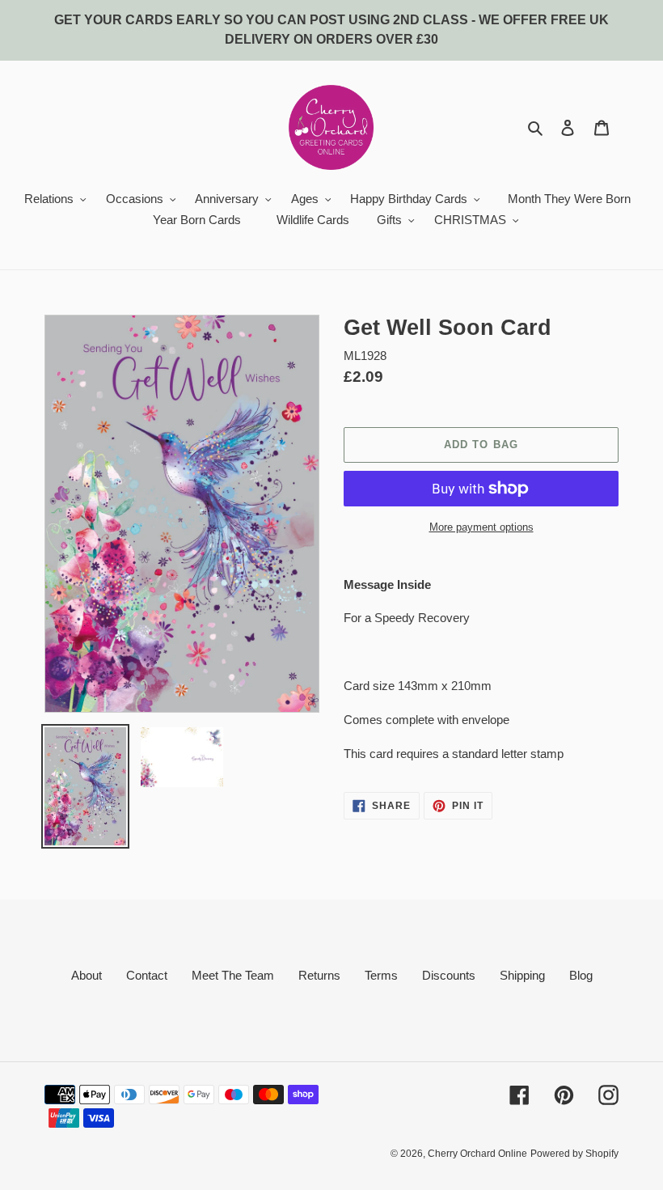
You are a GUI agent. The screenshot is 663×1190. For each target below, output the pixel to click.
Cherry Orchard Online (477, 1153)
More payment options (481, 527)
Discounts (448, 975)
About (86, 975)
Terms (381, 975)
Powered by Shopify (574, 1153)
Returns (319, 975)
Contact (146, 975)
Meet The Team (233, 975)
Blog (581, 975)
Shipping (522, 975)
